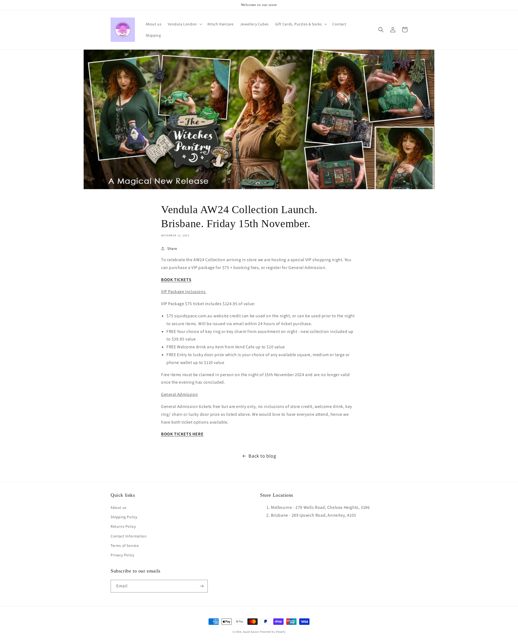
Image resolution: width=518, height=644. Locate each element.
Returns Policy (123, 526)
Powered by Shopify (273, 631)
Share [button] (172, 248)
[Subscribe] (201, 586)
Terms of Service (125, 545)
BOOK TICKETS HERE (182, 434)
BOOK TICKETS (176, 279)
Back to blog (262, 456)
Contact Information (128, 536)
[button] (184, 24)
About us (119, 507)
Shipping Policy (124, 516)
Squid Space (251, 631)
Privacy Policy (122, 555)
